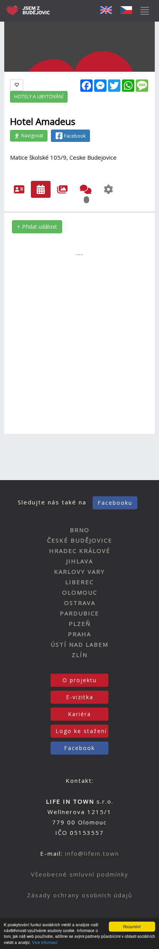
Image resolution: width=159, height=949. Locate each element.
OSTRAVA (79, 603)
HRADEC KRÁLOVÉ (79, 551)
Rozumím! (132, 926)
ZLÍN (80, 655)
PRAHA (79, 634)
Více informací (45, 942)
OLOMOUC (79, 592)
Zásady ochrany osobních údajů (79, 895)
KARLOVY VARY (79, 571)
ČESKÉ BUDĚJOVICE (79, 540)
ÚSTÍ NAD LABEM (79, 644)
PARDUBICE (79, 613)
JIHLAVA (79, 561)
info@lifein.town (92, 853)
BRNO (80, 530)
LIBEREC (79, 582)
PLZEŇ (80, 623)
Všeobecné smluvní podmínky (80, 874)
